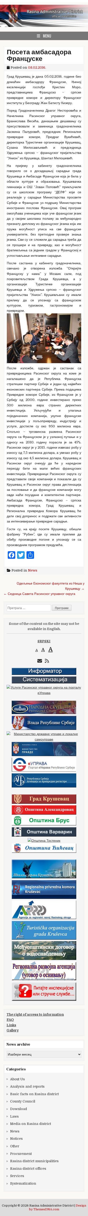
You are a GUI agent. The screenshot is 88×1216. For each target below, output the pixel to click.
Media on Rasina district (30, 1124)
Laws (14, 1116)
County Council (22, 1101)
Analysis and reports (27, 1086)
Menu (47, 36)
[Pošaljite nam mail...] (39, 661)
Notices (16, 1138)
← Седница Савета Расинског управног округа (39, 594)
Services (17, 1176)
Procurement (21, 1154)
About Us (17, 1079)
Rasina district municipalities (34, 1161)
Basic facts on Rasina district (34, 1094)
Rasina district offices (28, 1168)
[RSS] (47, 661)
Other (14, 1146)
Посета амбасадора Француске (39, 55)
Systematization (23, 1183)
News (32, 570)
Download (18, 1109)
